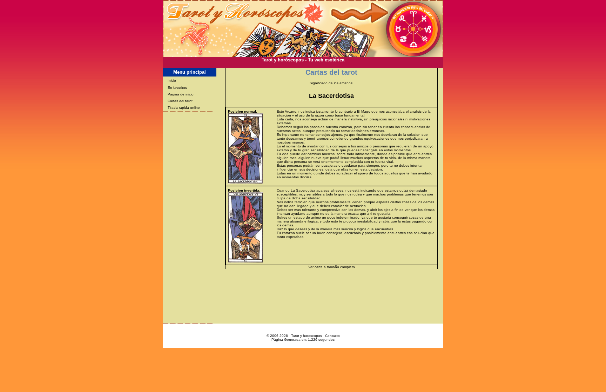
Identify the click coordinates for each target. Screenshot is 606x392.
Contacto (332, 336)
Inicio (172, 80)
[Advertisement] (303, 65)
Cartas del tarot (180, 101)
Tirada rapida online (184, 107)
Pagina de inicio (181, 94)
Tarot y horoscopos (306, 336)
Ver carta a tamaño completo (331, 267)
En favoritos (177, 87)
